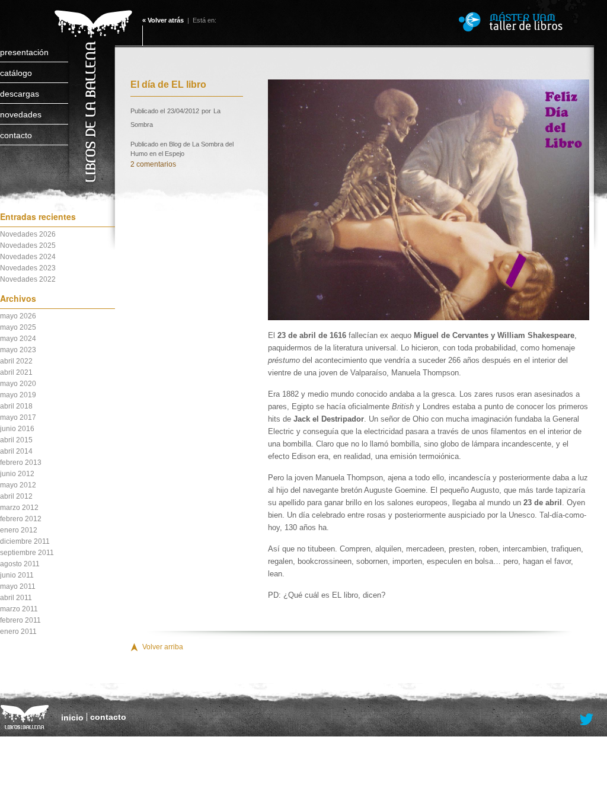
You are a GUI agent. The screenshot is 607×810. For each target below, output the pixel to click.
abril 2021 (16, 372)
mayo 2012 (18, 485)
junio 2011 (17, 575)
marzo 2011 (19, 609)
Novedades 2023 (28, 268)
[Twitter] (586, 719)
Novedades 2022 (28, 279)
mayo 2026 (18, 316)
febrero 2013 (20, 462)
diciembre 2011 (25, 541)
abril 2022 (16, 361)
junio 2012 (17, 474)
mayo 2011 (18, 586)
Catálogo (16, 73)
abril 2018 (16, 406)
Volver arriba (162, 647)
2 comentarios (153, 164)
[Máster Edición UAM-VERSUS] (527, 21)
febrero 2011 (20, 620)
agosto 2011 (20, 564)
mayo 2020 (18, 384)
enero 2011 (18, 631)
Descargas (19, 93)
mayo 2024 (18, 338)
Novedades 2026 (28, 234)
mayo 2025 (18, 327)
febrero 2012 (20, 519)
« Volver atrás (163, 20)
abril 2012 (16, 496)
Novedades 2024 (28, 257)
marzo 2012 (19, 507)
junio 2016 (17, 429)
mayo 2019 (18, 395)
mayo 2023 (18, 350)
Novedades (20, 114)
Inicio (72, 717)
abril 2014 (16, 451)
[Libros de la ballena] (91, 84)
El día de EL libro (168, 84)
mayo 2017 (18, 417)
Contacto (16, 135)
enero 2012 (18, 530)
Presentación (24, 52)
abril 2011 (16, 598)
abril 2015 (16, 440)
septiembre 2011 (27, 552)
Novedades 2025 (28, 245)
